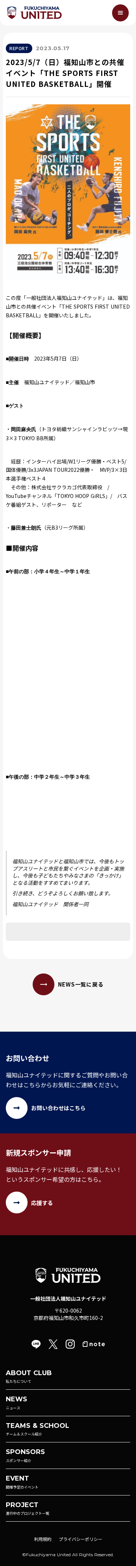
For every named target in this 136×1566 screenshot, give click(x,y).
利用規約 (42, 1539)
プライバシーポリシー (80, 1539)
